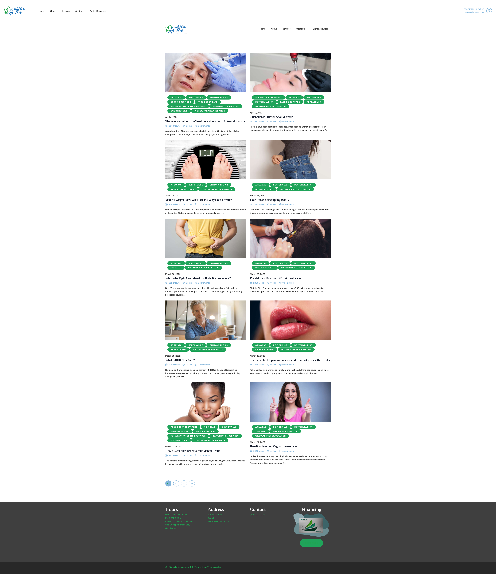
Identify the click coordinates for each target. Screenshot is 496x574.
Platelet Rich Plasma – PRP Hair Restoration (276, 278)
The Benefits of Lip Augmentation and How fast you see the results (290, 360)
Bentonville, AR (219, 97)
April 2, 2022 (256, 113)
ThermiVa (260, 431)
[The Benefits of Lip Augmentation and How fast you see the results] (285, 320)
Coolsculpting (264, 189)
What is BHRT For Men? (180, 360)
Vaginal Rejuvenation (285, 431)
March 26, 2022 (257, 356)
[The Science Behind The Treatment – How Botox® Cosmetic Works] (201, 72)
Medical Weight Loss (183, 189)
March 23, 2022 (173, 447)
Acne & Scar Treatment (268, 97)
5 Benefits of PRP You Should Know (271, 117)
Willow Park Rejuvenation (210, 111)
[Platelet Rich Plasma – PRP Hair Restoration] (285, 238)
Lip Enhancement (264, 350)
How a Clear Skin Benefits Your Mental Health (192, 451)
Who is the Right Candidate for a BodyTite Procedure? (198, 278)
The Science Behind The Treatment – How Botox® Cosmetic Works (205, 121)
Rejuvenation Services (225, 106)
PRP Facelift (314, 102)
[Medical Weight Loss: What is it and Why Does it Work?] (201, 160)
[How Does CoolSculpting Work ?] (285, 160)
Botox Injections (181, 102)
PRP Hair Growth (264, 268)
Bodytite (176, 268)
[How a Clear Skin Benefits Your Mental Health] (201, 402)
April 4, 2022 (171, 117)
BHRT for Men (178, 350)
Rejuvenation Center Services (188, 106)
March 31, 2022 (257, 196)
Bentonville (196, 97)
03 (185, 483)
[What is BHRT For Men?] (201, 320)
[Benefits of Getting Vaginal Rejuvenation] (285, 402)
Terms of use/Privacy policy (207, 567)
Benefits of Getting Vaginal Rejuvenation (274, 446)
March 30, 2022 (173, 274)
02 (177, 483)
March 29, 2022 (257, 274)
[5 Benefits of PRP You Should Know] (285, 72)
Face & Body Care (208, 102)
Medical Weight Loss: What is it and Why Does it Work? (198, 200)
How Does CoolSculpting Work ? (269, 200)
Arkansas (176, 97)
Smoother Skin (179, 111)
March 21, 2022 (257, 442)
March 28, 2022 (173, 356)
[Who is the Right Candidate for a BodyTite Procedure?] (201, 238)
